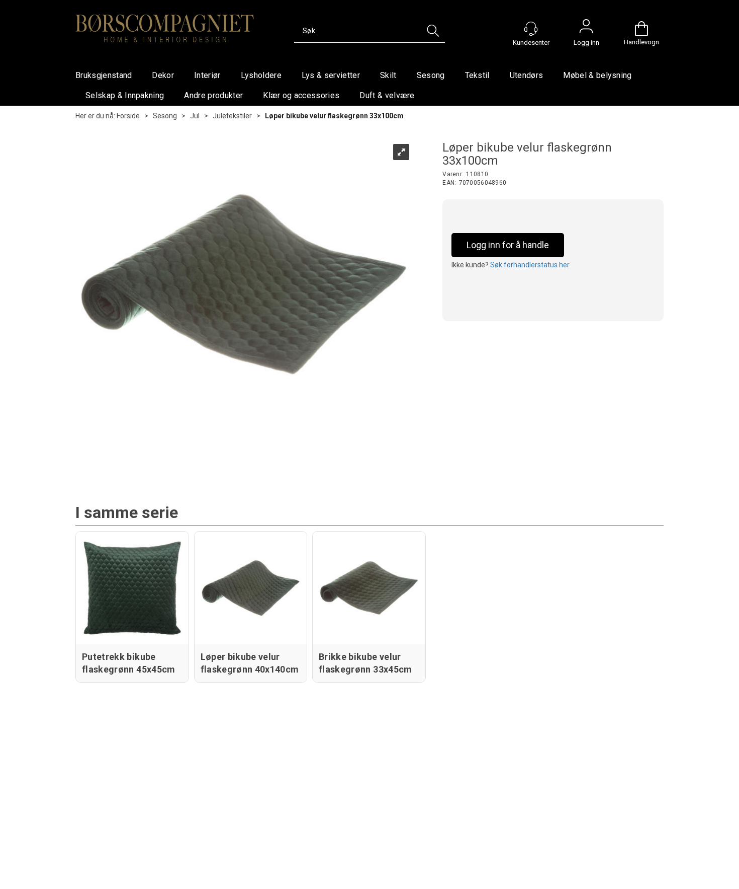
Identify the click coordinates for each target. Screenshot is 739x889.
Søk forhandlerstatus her (530, 265)
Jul (195, 116)
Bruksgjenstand (103, 75)
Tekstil (477, 75)
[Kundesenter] (530, 28)
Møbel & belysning (597, 75)
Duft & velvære (386, 95)
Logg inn (586, 28)
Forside (128, 116)
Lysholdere (261, 75)
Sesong (431, 75)
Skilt (388, 75)
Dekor (163, 75)
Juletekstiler (232, 116)
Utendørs (526, 75)
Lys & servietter (331, 75)
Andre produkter (213, 95)
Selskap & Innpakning (124, 95)
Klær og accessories (301, 95)
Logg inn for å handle (508, 245)
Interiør (207, 75)
